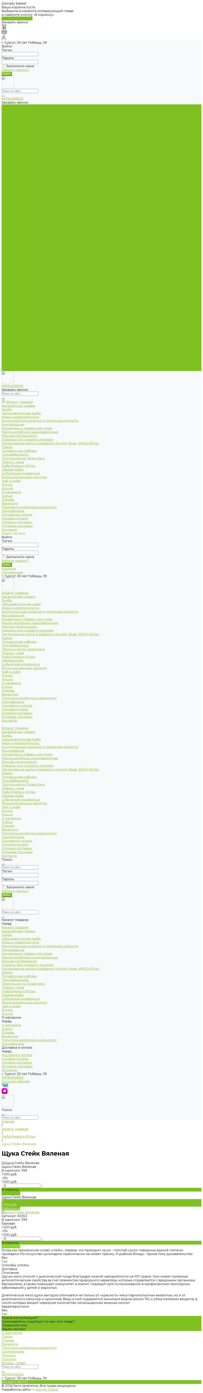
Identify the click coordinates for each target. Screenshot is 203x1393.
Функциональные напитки (24, 181)
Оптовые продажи (17, 230)
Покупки (9, 1359)
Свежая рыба (12, 174)
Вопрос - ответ (14, 1363)
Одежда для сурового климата (27, 144)
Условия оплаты (15, 223)
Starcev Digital (46, 1389)
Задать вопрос (14, 1329)
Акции (7, 328)
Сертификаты (13, 215)
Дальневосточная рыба (21, 117)
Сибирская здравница (21, 177)
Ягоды (7, 189)
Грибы (7, 114)
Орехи (7, 151)
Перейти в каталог (17, 18)
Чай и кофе (11, 185)
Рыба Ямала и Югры (18, 170)
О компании (12, 1333)
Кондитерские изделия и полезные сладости (40, 125)
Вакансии (10, 208)
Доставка (9, 1269)
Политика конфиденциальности (29, 211)
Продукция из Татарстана (23, 162)
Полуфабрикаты (15, 159)
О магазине (11, 331)
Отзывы (8, 204)
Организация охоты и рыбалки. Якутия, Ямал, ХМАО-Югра (50, 147)
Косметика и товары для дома (27, 132)
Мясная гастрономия (19, 140)
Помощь (9, 1355)
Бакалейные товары (18, 110)
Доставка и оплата (17, 354)
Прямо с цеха (13, 166)
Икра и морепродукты (20, 121)
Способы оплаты (15, 1265)
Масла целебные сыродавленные (30, 136)
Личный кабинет (16, 1081)
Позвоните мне (14, 1325)
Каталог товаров (15, 241)
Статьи (7, 200)
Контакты (9, 369)
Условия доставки (17, 226)
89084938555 (13, 99)
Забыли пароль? (15, 70)
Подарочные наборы (19, 155)
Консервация (13, 129)
